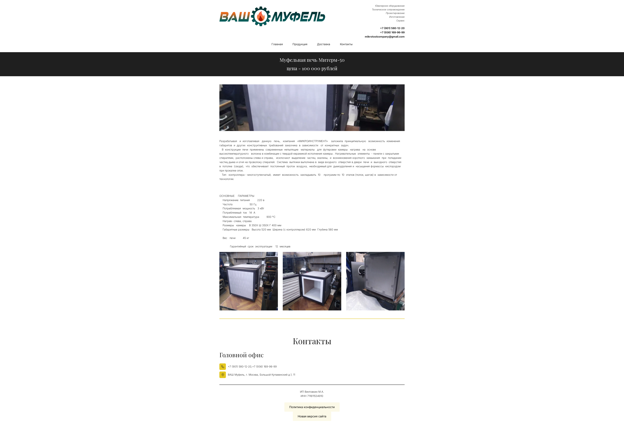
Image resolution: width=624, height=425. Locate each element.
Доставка (323, 44)
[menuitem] (277, 44)
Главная (277, 44)
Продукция (299, 44)
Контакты (346, 44)
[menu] (312, 44)
